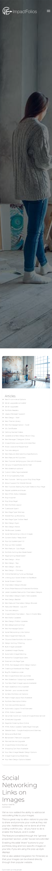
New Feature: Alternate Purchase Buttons (21, 454)
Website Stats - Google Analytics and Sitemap (23, 730)
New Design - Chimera (14, 570)
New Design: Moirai (12, 527)
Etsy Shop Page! (11, 501)
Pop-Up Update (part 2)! (14, 541)
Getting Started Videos (14, 432)
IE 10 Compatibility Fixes (14, 476)
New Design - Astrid (12, 567)
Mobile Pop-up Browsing (15, 516)
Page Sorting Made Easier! (15, 556)
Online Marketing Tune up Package (19, 574)
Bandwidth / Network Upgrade (17, 738)
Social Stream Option (13, 581)
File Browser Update (13, 530)
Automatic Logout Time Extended (18, 708)
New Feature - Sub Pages (15, 548)
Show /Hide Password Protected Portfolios (21, 588)
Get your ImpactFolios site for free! (18, 465)
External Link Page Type (14, 661)
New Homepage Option (14, 628)
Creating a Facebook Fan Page (17, 668)
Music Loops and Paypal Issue (16, 447)
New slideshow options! (14, 468)
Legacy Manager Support (15, 414)
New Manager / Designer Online (17, 439)
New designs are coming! (15, 625)
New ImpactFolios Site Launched (18, 676)
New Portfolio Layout (13, 505)
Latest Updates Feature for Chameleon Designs (23, 592)
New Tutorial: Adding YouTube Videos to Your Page (25, 487)
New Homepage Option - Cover (17, 425)
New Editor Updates (13, 618)
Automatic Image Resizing (15, 654)
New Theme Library (12, 421)
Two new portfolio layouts (15, 705)
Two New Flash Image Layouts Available (20, 683)
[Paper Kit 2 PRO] (19, 11)
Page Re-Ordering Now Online (17, 723)
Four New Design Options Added (18, 759)
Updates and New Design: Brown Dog (20, 436)
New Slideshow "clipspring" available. (19, 679)
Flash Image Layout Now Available (18, 698)
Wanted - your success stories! (16, 690)
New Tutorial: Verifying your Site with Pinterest (23, 461)
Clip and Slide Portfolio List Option (18, 639)
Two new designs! (12, 450)
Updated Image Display (14, 650)
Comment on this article (11, 870)
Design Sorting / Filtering (15, 643)
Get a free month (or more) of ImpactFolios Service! (25, 716)
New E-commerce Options (15, 399)
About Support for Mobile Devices (18, 483)
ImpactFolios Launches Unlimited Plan (20, 443)
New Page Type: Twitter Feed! (16, 519)
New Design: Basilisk (13, 599)
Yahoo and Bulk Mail (13, 734)
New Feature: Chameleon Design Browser (21, 603)
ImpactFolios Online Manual (16, 745)
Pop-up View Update (13, 545)
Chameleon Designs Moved (15, 585)
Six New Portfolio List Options (16, 694)
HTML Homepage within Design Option (20, 665)
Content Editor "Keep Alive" (15, 538)
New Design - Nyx (12, 563)
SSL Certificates (11, 428)
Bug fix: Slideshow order (14, 672)
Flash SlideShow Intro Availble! (17, 687)
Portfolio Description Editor (15, 701)
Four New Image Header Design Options (21, 752)
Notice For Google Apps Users (16, 658)
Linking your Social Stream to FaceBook (20, 578)
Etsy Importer (10, 497)
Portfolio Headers (11, 410)
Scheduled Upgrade (13, 719)
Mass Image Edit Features (15, 636)
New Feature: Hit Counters (15, 457)
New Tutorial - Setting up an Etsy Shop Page (22, 479)
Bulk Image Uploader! (13, 647)
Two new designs (11, 610)
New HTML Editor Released (15, 494)
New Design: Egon (12, 523)
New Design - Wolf (12, 417)
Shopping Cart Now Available (16, 748)
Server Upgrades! (11, 407)
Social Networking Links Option (17, 632)
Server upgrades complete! (15, 403)
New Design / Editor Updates (16, 621)
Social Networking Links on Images (19, 534)
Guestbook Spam (12, 508)
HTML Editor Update (13, 712)
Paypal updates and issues (15, 490)
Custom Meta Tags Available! (16, 472)
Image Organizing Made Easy (16, 756)
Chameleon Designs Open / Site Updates (21, 596)
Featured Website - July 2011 (16, 607)
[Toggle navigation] (48, 11)
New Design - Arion (12, 559)
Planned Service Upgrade (15, 741)
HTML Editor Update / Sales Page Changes (21, 727)
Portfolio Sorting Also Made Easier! (18, 552)
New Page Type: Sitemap (14, 512)
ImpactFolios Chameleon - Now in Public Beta (23, 614)
